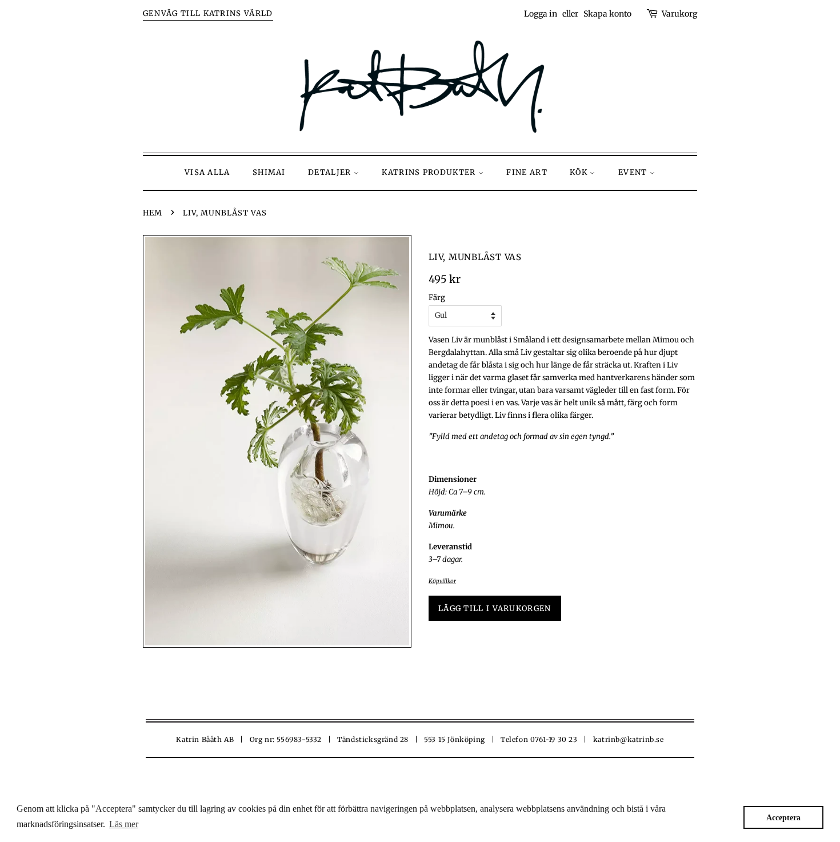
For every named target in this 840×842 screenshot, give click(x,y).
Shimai (269, 172)
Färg (437, 297)
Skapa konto (607, 14)
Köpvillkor (442, 581)
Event (634, 172)
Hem (152, 213)
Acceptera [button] (783, 817)
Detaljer (331, 172)
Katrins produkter (430, 172)
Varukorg (679, 14)
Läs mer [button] (123, 824)
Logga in (540, 14)
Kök (580, 172)
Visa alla (207, 172)
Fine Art (526, 172)
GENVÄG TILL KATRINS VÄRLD (208, 13)
